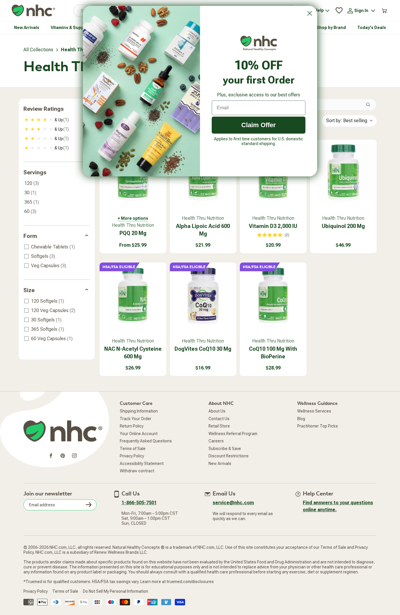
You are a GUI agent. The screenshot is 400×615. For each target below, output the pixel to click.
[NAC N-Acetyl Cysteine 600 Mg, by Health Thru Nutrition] (133, 296)
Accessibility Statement (142, 463)
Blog (301, 418)
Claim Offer (258, 125)
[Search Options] (370, 104)
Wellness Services (314, 411)
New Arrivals (219, 463)
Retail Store (219, 426)
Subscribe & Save (224, 448)
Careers (216, 441)
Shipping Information (139, 411)
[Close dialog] (310, 13)
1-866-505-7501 (139, 502)
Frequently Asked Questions (146, 441)
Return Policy (131, 426)
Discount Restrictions (228, 456)
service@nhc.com (233, 502)
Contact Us (219, 418)
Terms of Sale (133, 448)
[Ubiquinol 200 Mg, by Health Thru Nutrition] (343, 173)
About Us (216, 411)
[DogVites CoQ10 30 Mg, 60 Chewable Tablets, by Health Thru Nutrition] (203, 296)
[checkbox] (57, 120)
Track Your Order (135, 418)
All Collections (38, 49)
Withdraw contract (137, 471)
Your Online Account (139, 433)
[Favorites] (339, 10)
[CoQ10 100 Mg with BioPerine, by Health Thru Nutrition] (273, 296)
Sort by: (346, 120)
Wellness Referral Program (232, 433)
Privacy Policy (132, 456)
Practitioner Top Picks (317, 426)
